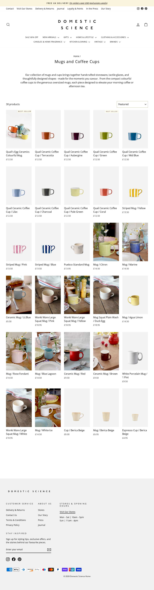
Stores (41, 510)
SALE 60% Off (31, 37)
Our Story (106, 8)
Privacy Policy (12, 525)
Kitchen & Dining (79, 41)
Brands (114, 41)
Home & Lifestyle (85, 37)
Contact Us (11, 515)
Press (40, 520)
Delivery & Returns (44, 8)
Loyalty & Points (75, 8)
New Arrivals (50, 37)
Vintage (98, 41)
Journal (60, 8)
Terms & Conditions (16, 520)
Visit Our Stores (24, 8)
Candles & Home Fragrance (48, 41)
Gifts (66, 37)
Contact (10, 8)
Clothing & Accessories (114, 37)
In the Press (92, 8)
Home (76, 56)
